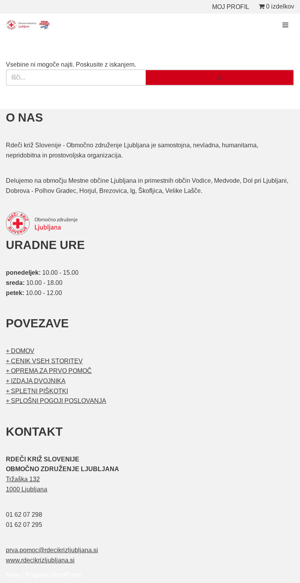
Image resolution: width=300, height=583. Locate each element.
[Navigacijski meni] (285, 25)
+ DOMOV (20, 351)
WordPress (65, 574)
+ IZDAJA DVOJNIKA (36, 381)
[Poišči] (220, 77)
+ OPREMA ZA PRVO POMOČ (49, 370)
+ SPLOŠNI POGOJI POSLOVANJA (56, 401)
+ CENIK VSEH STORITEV (44, 361)
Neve (13, 574)
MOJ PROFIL (230, 7)
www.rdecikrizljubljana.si (40, 560)
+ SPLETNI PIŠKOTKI (37, 391)
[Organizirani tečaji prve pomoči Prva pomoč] (29, 25)
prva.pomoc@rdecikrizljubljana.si (52, 550)
